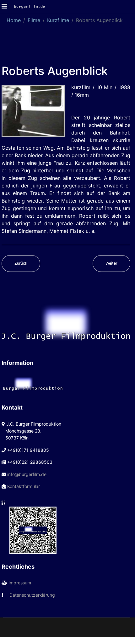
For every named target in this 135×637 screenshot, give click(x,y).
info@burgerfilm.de (26, 474)
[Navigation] (4, 6)
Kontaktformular (23, 486)
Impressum (19, 582)
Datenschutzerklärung (32, 595)
